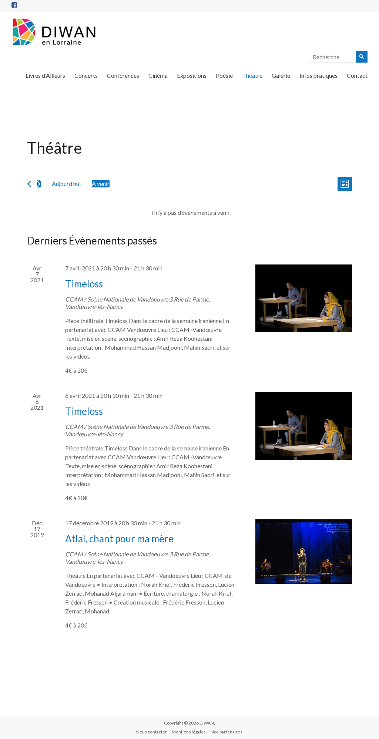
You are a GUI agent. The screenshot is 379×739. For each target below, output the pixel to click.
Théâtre (252, 75)
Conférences (123, 75)
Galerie (281, 75)
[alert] (191, 212)
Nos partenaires (226, 732)
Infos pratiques (318, 75)
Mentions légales (189, 732)
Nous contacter (151, 732)
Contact (357, 75)
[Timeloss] (303, 298)
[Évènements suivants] (39, 183)
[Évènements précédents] (29, 183)
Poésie (224, 75)
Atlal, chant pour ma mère (119, 539)
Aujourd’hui (66, 183)
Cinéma (158, 75)
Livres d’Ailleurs (45, 75)
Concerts (86, 75)
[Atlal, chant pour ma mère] (303, 551)
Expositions (192, 75)
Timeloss (84, 284)
